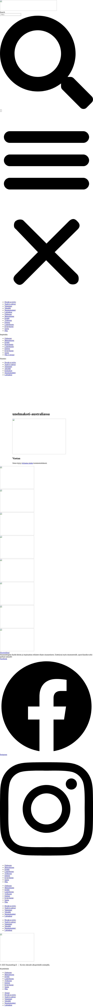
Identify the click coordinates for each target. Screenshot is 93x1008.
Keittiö (7, 318)
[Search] (1, 110)
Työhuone (8, 320)
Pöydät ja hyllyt (10, 302)
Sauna (7, 329)
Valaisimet (8, 306)
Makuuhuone (9, 316)
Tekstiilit (8, 308)
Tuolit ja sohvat (10, 304)
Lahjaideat (8, 312)
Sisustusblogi (4, 653)
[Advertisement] (46, 394)
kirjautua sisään (27, 463)
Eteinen (7, 322)
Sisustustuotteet (10, 310)
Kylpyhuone (9, 327)
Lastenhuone (9, 324)
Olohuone (8, 314)
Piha (6, 331)
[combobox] (10, 14)
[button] (46, 205)
